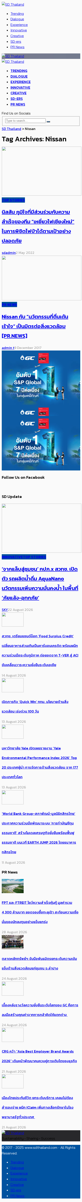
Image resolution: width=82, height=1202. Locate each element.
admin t (8, 347)
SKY (5, 609)
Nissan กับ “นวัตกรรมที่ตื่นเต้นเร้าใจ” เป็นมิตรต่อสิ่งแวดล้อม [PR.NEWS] (35, 326)
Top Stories (13, 200)
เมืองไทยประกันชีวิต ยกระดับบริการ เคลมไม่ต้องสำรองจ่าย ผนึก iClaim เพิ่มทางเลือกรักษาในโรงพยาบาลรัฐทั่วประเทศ (37, 1107)
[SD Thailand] (13, 4)
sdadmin (9, 252)
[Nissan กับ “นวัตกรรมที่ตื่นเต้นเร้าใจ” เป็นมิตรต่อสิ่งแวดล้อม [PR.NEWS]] (41, 299)
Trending (17, 13)
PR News (17, 47)
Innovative (18, 30)
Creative (17, 36)
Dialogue (17, 19)
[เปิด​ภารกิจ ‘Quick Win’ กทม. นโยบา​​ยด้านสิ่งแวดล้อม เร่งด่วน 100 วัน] (13, 691)
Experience (19, 24)
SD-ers (15, 41)
